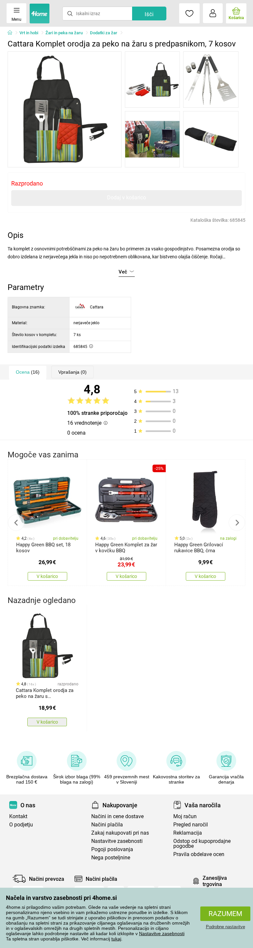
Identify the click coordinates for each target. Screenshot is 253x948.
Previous (16, 522)
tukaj (116, 938)
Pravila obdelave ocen (198, 854)
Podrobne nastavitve (225, 926)
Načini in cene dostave (117, 816)
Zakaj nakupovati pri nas (120, 832)
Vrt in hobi (28, 32)
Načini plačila (107, 824)
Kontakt (18, 816)
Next (237, 522)
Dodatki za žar (103, 32)
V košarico (47, 576)
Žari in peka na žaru (64, 32)
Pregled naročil (190, 824)
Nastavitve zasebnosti (161, 933)
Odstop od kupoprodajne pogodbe (202, 843)
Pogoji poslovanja (112, 849)
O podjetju (21, 824)
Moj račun (185, 816)
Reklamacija (187, 832)
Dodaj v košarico (126, 197)
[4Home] (12, 33)
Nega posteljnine (110, 857)
